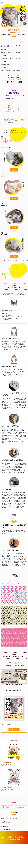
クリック (18, 70)
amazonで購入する (14, 729)
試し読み (14, 170)
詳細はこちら (6, 46)
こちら (21, 58)
